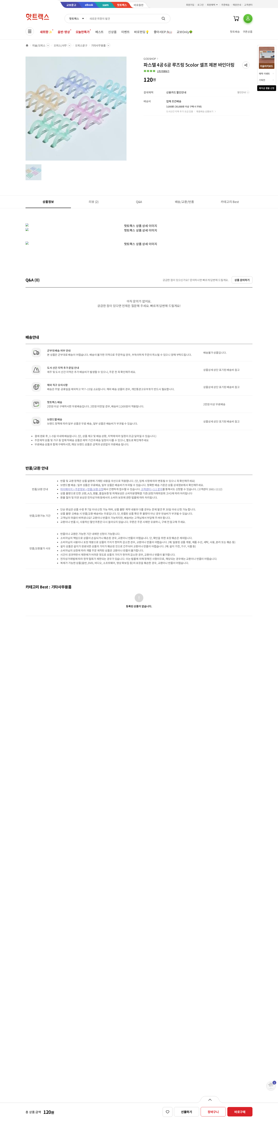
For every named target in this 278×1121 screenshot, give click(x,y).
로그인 (200, 4)
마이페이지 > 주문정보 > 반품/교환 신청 (81, 489)
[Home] (27, 45)
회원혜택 (211, 4)
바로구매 (239, 1111)
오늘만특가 (83, 32)
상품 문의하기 (242, 280)
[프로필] (247, 18)
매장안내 (237, 4)
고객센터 (248, 4)
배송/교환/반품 (184, 201)
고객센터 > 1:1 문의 (151, 489)
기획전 (262, 80)
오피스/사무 (60, 45)
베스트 (99, 32)
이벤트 (125, 32)
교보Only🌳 (185, 32)
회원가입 (190, 4)
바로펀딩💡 (141, 32)
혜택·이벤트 (264, 73)
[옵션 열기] (210, 1099)
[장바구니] (236, 18)
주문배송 (225, 4)
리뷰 (94, 201)
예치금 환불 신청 (266, 88)
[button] (245, 65)
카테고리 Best (230, 201)
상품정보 (48, 201)
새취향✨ (46, 32)
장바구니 (213, 1111)
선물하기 (186, 1111)
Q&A (139, 201)
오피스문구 (81, 45)
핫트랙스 (74, 18)
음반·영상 (64, 32)
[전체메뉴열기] (30, 31)
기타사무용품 (98, 45)
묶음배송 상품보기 (204, 111)
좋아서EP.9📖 (163, 32)
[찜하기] (167, 1112)
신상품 (112, 32)
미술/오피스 (38, 45)
